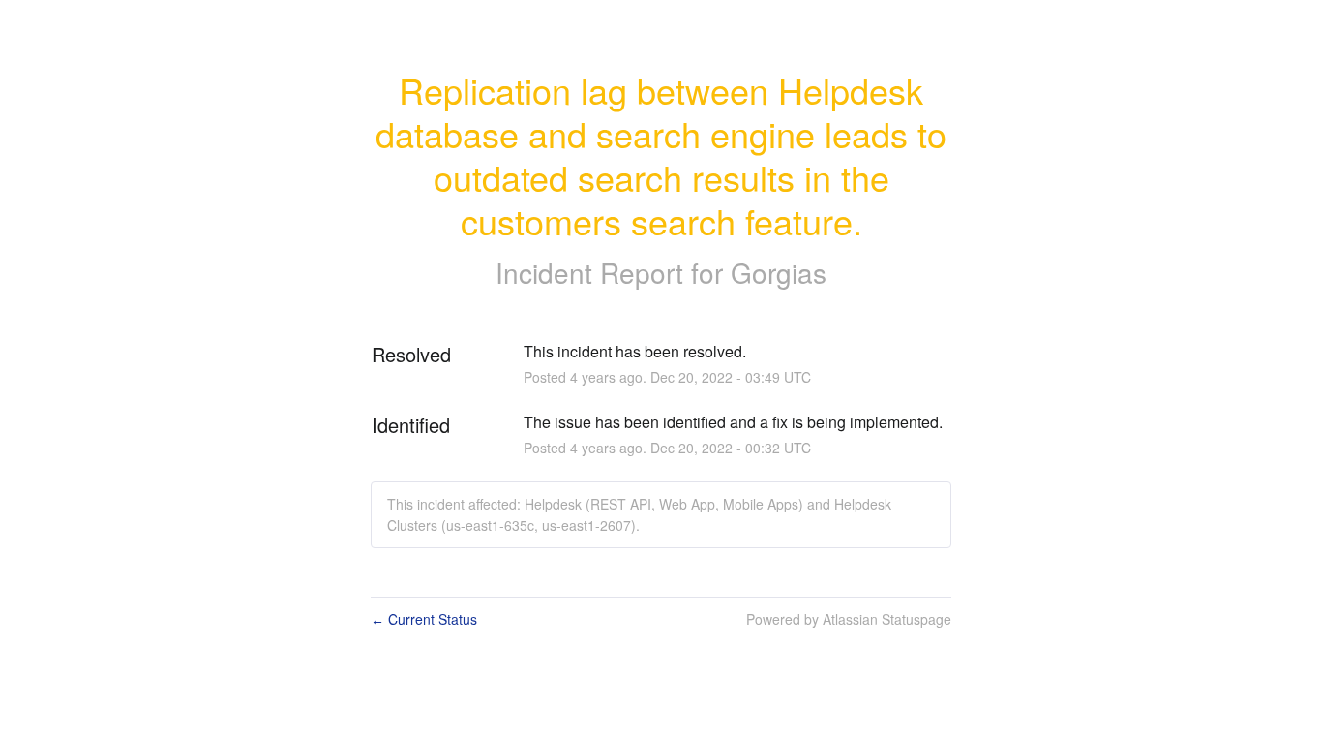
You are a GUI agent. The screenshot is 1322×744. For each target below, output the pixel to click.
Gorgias (778, 272)
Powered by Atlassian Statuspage (848, 619)
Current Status (424, 619)
